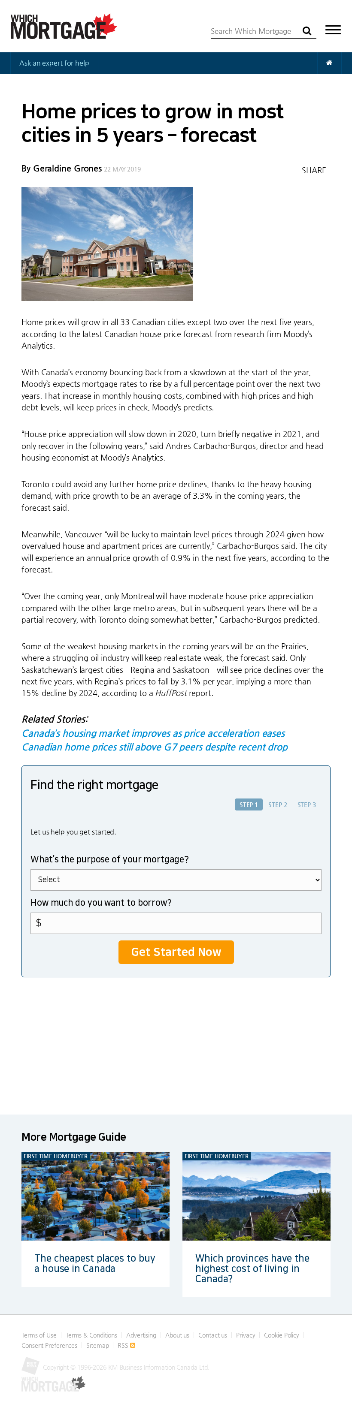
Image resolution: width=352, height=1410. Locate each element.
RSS (124, 1345)
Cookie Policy (281, 1335)
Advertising (141, 1335)
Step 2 (277, 804)
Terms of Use (39, 1335)
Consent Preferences (49, 1345)
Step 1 (249, 804)
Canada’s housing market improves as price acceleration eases (153, 733)
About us (177, 1335)
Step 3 (306, 804)
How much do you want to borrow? (101, 902)
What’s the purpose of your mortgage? (109, 859)
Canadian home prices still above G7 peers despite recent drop (154, 746)
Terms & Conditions (91, 1335)
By (61, 168)
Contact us (212, 1335)
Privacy (245, 1335)
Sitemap (97, 1345)
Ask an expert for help (54, 63)
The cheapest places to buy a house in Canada (94, 1263)
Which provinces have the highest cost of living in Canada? (252, 1268)
